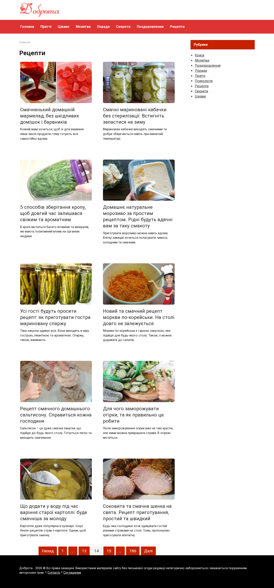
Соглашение (72, 573)
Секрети (123, 27)
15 (109, 550)
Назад (48, 550)
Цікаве (63, 27)
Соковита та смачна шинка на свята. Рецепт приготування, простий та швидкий (137, 512)
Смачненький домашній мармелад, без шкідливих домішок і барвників (49, 116)
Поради (103, 27)
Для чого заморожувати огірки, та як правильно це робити (133, 415)
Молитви (83, 27)
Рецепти (177, 27)
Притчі (45, 27)
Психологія (204, 81)
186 (132, 550)
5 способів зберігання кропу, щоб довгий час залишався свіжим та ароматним (53, 213)
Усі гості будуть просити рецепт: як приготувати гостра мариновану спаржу (55, 317)
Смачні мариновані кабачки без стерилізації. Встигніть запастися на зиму (135, 116)
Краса (199, 55)
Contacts (54, 573)
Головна (27, 27)
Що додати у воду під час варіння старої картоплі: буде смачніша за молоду (53, 512)
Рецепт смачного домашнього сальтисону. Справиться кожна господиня (56, 415)
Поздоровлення (150, 27)
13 (84, 550)
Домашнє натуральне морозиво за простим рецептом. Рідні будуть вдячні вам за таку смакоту (138, 216)
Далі (148, 550)
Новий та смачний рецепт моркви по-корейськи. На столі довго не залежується (138, 317)
